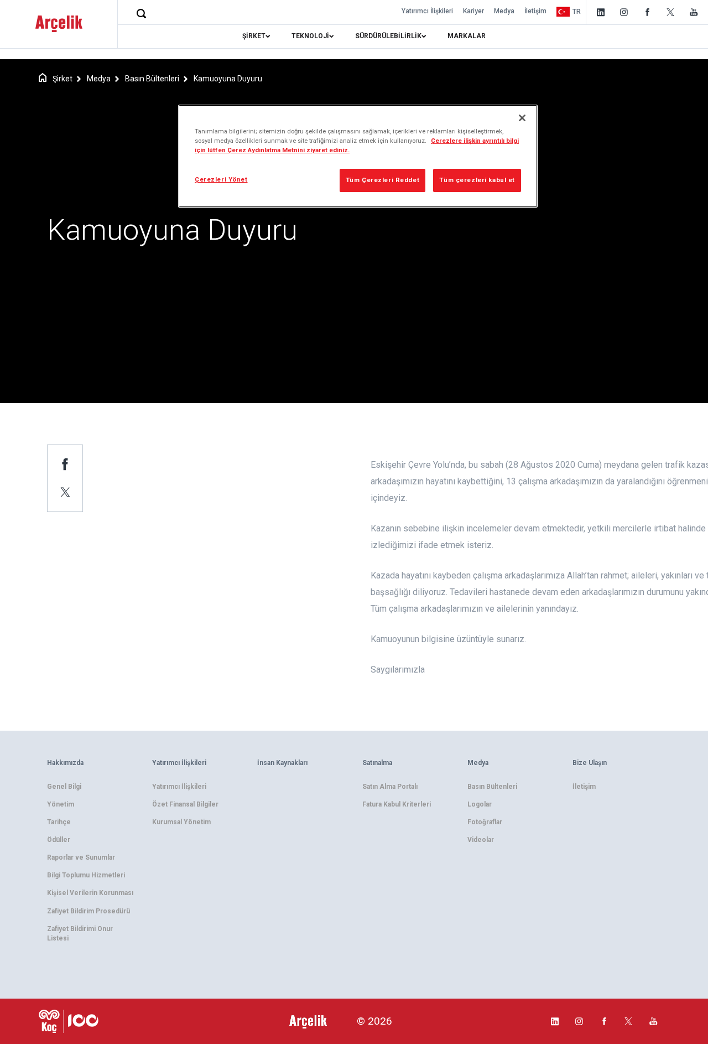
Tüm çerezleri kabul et (477, 180)
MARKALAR (466, 36)
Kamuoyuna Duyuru (228, 78)
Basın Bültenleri (152, 78)
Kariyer (473, 11)
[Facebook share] (65, 463)
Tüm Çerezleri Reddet (382, 180)
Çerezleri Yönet (221, 179)
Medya (504, 11)
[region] (358, 156)
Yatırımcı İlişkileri (427, 11)
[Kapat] (522, 118)
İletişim (535, 11)
